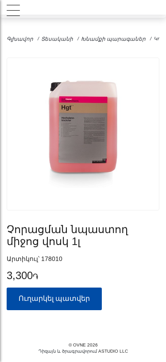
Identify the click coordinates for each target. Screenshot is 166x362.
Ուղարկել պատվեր (54, 298)
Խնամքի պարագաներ (113, 39)
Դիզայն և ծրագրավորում (68, 351)
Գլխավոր (20, 39)
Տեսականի (57, 39)
